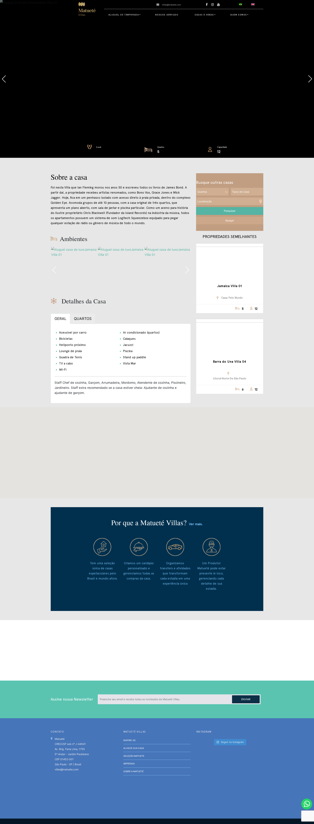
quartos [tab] (83, 318)
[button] (157, 450)
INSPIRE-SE (129, 740)
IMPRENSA (129, 763)
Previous (78, 79)
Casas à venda (204, 14)
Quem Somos (238, 14)
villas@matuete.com (171, 4)
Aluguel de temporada (123, 14)
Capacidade (222, 146)
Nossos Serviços (166, 14)
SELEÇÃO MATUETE (133, 756)
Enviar (245, 699)
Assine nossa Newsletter (72, 699)
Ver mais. (196, 524)
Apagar (229, 220)
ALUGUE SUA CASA (133, 748)
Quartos (160, 146)
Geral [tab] (60, 318)
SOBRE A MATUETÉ (133, 771)
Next (235, 79)
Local (98, 146)
